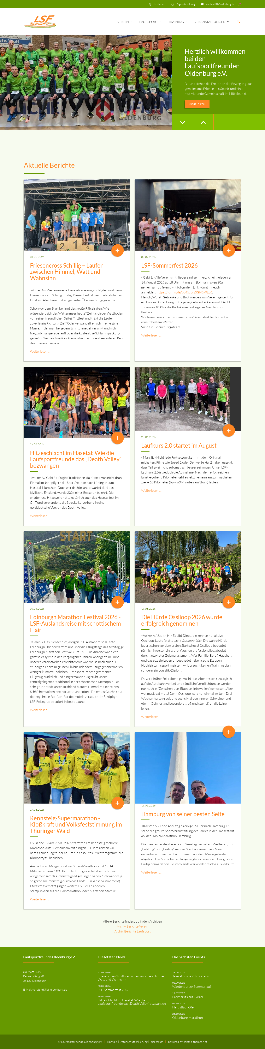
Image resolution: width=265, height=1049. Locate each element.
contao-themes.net (195, 1041)
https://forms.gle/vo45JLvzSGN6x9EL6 (184, 292)
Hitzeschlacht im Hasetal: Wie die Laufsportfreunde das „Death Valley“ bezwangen (76, 459)
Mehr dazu (197, 104)
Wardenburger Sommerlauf (191, 986)
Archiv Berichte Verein (132, 926)
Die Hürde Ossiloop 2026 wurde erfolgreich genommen (181, 620)
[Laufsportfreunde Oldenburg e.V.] (40, 21)
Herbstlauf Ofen (183, 1007)
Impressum (156, 1041)
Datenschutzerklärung (133, 1041)
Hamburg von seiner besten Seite (183, 813)
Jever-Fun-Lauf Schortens (190, 976)
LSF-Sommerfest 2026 (169, 265)
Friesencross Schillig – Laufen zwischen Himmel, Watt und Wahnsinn (67, 272)
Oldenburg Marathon (187, 1017)
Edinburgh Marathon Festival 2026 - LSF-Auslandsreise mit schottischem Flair (75, 623)
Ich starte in (160, 4)
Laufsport (148, 22)
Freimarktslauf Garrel (187, 997)
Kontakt (112, 1041)
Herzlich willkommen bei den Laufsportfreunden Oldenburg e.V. (215, 62)
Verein (123, 22)
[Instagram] (239, 4)
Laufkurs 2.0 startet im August (179, 445)
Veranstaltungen (209, 22)
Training (176, 22)
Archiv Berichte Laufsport (132, 931)
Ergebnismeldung (186, 4)
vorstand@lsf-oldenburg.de (220, 4)
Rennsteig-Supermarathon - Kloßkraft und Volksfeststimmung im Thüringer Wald (76, 824)
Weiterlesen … (40, 351)
